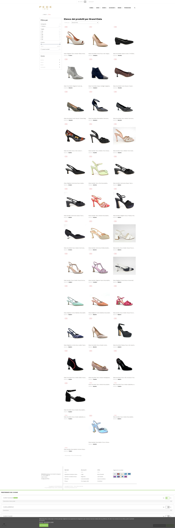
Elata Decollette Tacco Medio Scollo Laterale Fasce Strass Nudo (98, 345)
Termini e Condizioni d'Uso (71, 476)
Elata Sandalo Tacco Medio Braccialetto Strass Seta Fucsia (98, 215)
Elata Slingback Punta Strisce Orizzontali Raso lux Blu (123, 280)
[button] (87, 501)
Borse (42, 64)
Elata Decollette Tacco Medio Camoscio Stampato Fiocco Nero (123, 118)
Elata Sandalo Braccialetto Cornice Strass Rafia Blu (74, 449)
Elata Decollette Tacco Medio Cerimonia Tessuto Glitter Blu (74, 248)
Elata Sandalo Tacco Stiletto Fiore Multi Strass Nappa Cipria (123, 150)
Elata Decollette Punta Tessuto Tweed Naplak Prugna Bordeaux (122, 86)
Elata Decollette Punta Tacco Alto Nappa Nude (99, 53)
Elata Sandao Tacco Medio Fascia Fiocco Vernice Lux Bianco (123, 248)
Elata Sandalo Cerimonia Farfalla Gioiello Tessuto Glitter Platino (99, 248)
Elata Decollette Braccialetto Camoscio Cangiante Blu (98, 118)
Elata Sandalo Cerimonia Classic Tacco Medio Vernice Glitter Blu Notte (73, 215)
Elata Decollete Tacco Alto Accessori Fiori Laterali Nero (123, 377)
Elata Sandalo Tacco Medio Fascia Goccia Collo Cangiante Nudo (74, 280)
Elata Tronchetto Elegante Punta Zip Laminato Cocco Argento (73, 86)
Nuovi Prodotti (100, 474)
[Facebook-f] (49, 470)
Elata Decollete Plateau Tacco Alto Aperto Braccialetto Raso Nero (123, 345)
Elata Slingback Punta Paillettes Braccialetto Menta (75, 312)
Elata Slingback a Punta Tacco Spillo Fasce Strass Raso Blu (74, 345)
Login (82, 474)
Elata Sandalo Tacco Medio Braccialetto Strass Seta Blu (123, 417)
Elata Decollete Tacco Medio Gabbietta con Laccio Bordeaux (75, 417)
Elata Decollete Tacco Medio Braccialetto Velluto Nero (74, 410)
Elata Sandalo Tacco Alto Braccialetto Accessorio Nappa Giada (98, 183)
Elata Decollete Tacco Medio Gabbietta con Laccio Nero (124, 384)
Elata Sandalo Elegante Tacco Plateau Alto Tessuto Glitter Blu (123, 215)
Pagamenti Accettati (118, 470)
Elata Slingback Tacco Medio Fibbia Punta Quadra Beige (74, 53)
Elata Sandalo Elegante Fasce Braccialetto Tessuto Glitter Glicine (99, 280)
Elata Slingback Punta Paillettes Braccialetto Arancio (99, 312)
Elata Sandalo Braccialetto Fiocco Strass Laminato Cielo (99, 442)
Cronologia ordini (85, 481)
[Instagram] (52, 470)
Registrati (83, 476)
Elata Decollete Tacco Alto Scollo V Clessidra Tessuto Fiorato (73, 150)
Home (43, 56)
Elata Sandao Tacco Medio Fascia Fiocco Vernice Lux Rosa (123, 312)
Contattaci (99, 481)
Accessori (43, 67)
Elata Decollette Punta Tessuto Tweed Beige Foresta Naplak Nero (75, 118)
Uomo (42, 62)
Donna (42, 60)
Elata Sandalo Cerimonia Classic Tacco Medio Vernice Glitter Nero (122, 183)
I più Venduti (100, 476)
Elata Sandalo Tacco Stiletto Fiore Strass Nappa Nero (99, 150)
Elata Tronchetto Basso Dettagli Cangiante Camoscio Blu (99, 86)
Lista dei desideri (85, 478)
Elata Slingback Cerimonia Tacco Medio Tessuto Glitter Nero (74, 183)
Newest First (85, 22)
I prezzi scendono (101, 478)
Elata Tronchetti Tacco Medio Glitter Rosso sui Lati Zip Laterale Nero (74, 377)
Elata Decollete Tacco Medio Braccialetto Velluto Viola (99, 384)
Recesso (67, 478)
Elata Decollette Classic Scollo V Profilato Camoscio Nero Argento (123, 53)
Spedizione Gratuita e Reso (71, 474)
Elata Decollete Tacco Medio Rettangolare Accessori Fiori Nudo (99, 377)
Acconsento (44, 525)
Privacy (66, 481)
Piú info (41, 522)
